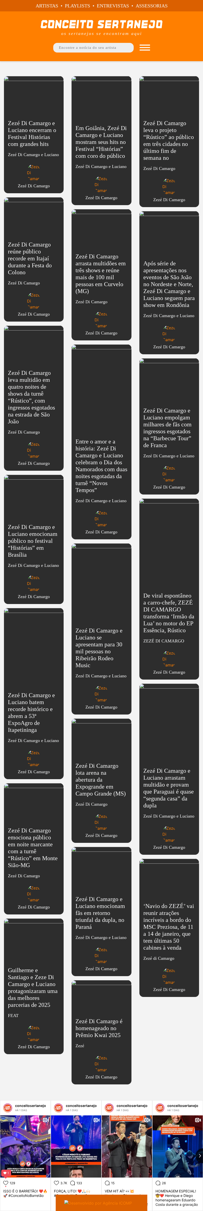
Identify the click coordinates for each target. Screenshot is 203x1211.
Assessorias (152, 5)
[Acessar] (34, 136)
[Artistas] (145, 48)
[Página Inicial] (101, 24)
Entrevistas (113, 5)
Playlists (77, 5)
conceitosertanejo (30, 1105)
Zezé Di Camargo (34, 185)
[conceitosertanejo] (7, 1107)
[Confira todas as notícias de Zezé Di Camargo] (34, 173)
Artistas (47, 5)
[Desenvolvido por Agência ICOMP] (101, 1203)
